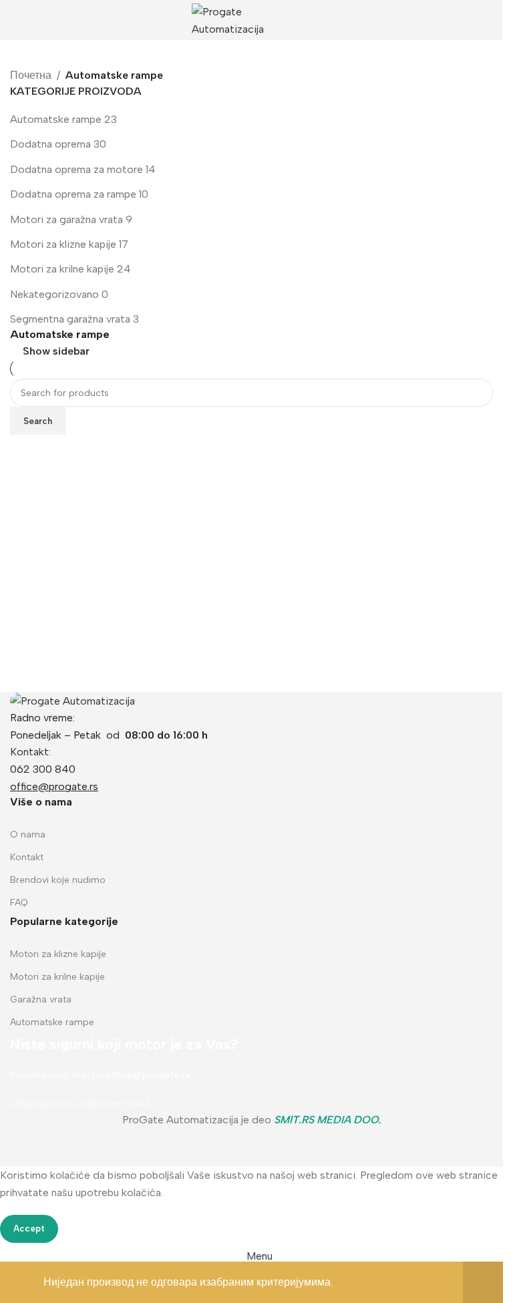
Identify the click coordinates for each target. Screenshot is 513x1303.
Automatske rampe (56, 119)
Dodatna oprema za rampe (73, 194)
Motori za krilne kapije (62, 268)
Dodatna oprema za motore (76, 169)
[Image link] (72, 700)
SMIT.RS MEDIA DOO (326, 1119)
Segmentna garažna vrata (70, 319)
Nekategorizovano (54, 294)
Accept (29, 1229)
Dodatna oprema (50, 144)
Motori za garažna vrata (66, 219)
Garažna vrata (40, 999)
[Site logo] (252, 19)
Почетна (30, 75)
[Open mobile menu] (15, 20)
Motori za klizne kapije (63, 244)
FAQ (19, 902)
